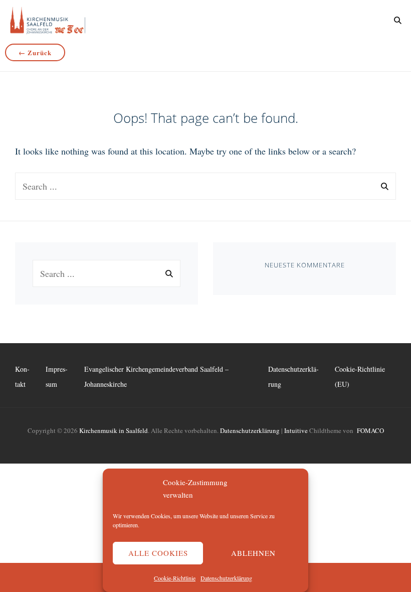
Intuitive (296, 430)
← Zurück (35, 52)
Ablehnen (253, 553)
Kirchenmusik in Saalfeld (113, 430)
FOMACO (370, 430)
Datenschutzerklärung (226, 578)
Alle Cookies (158, 553)
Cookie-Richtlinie (174, 578)
